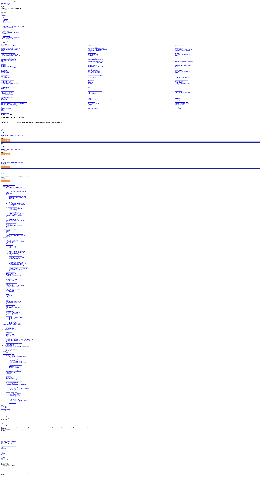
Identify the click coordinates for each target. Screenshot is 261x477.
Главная (2, 109)
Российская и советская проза (94, 51)
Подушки (11, 363)
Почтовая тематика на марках (181, 80)
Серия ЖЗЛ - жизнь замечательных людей (97, 49)
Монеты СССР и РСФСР (6, 92)
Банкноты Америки (92, 65)
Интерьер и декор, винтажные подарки (12, 37)
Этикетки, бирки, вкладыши (7, 100)
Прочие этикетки (5, 106)
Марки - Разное (178, 82)
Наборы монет (4, 89)
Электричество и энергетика (15, 264)
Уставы (89, 98)
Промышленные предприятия (16, 262)
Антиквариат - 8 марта (14, 399)
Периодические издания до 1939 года (9, 49)
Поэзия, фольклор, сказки (93, 58)
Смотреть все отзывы (5, 429)
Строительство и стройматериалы (95, 75)
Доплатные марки (92, 77)
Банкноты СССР (4, 69)
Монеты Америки (92, 93)
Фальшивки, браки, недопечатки (182, 71)
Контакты (5, 21)
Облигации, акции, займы (94, 69)
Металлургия (9, 377)
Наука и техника (91, 78)
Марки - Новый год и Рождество (182, 77)
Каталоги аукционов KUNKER (95, 62)
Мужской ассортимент (14, 367)
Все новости (3, 406)
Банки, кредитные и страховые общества (18, 267)
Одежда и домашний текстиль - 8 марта (18, 400)
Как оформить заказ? (8, 22)
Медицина (3, 56)
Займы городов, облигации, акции (183, 65)
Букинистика (6, 31)
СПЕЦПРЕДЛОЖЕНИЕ (9, 29)
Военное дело (4, 51)
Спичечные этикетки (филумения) (9, 105)
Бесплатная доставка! (5, 409)
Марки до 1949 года (5, 82)
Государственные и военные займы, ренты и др (20, 265)
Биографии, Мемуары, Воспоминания (96, 46)
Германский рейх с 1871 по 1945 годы (9, 83)
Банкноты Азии (4, 73)
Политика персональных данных (8, 441)
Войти (2, 3)
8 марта (7, 398)
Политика (177, 105)
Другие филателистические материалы (184, 84)
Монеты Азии (91, 92)
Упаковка (177, 62)
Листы (2, 62)
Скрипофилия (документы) (9, 39)
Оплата (5, 20)
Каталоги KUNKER (179, 48)
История (2, 50)
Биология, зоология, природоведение (9, 54)
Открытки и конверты (6, 108)
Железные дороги (13, 270)
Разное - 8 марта (12, 403)
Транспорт (90, 83)
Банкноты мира (4, 71)
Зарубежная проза (92, 53)
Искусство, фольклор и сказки (182, 78)
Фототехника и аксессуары (9, 38)
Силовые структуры (179, 104)
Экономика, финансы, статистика (95, 59)
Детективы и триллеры (93, 55)
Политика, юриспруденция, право (8, 58)
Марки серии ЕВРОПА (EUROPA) (9, 87)
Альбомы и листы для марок (7, 80)
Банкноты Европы (5, 72)
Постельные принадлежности (15, 359)
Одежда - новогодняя (14, 394)
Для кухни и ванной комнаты (15, 365)
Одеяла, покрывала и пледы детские (17, 362)
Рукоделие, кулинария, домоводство (183, 54)
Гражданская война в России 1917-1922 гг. (10, 67)
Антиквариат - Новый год (15, 393)
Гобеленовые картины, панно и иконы (96, 106)
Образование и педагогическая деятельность (16, 384)
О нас (4, 17)
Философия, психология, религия (8, 59)
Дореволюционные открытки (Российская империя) (100, 100)
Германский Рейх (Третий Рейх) (95, 72)
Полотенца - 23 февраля (14, 389)
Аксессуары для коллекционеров (11, 32)
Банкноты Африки (5, 75)
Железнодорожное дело (11, 378)
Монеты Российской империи (7, 91)
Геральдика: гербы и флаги (7, 84)
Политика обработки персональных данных (13, 26)
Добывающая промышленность (182, 103)
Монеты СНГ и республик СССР (182, 92)
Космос (89, 81)
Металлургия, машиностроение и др (17, 263)
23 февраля (8, 385)
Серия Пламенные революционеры (96, 48)
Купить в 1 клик (5, 140)
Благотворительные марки (7, 86)
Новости (5, 23)
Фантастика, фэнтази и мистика (95, 56)
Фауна (89, 86)
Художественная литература (94, 50)
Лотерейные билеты (179, 67)
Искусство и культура (180, 51)
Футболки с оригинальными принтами (18, 356)
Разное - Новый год (13, 396)
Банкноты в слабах (5, 65)
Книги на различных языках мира (182, 56)
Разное (89, 45)
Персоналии (90, 82)
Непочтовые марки (179, 81)
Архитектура (91, 80)
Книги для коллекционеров (181, 46)
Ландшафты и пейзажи (6, 77)
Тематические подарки (93, 108)
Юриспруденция (178, 106)
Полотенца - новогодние (14, 395)
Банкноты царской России (7, 66)
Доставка (5, 19)
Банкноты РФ (4, 70)
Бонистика (5, 33)
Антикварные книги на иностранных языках (11, 48)
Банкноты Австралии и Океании (95, 67)
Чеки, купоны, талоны (180, 69)
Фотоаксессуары (91, 95)
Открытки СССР (91, 102)
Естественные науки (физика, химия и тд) (10, 55)
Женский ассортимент (14, 366)
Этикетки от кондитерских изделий (9, 104)
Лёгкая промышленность (12, 382)
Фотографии (6, 41)
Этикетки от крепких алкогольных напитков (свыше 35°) (14, 102)
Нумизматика (6, 36)
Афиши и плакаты (92, 99)
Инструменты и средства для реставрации (184, 61)
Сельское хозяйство (10, 383)
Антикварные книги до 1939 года (8, 45)
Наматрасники (12, 360)
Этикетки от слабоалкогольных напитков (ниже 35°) (13, 103)
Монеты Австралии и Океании (95, 91)
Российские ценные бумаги (94, 70)
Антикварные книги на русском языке (9, 46)
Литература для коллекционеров (95, 61)
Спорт (89, 84)
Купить (2, 138)
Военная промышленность (94, 73)
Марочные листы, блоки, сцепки (182, 83)
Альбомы (3, 61)
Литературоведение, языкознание (182, 50)
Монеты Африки (178, 89)
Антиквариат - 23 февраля (15, 387)
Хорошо (2, 474)
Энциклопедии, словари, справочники (184, 49)
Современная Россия (5, 93)
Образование (4, 99)
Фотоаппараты (4, 95)
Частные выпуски (179, 70)
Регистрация (7, 3)
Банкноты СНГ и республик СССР (96, 66)
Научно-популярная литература (8, 53)
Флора (89, 87)
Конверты (90, 104)
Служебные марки (5, 78)
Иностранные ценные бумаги (94, 71)
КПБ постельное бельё (14, 357)
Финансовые (4, 98)
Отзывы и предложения (8, 27)
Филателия (5, 34)
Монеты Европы (178, 91)
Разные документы (179, 98)
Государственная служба (11, 379)
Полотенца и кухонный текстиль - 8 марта (18, 401)
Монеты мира (91, 89)
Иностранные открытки (93, 103)
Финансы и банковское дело (181, 102)
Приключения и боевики (93, 54)
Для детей (177, 53)
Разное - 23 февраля (13, 390)
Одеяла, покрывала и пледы (15, 361)
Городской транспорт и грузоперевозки (18, 268)
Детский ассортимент (14, 368)
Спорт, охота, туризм (179, 45)
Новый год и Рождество (11, 392)
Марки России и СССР (6, 81)
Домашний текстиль (179, 100)
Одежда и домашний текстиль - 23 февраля (19, 388)
